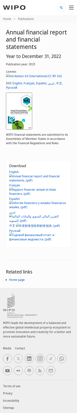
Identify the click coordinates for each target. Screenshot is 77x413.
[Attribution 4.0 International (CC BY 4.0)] (34, 76)
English (17, 83)
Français (29, 83)
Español (41, 83)
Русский (11, 87)
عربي (51, 83)
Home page (17, 280)
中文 (59, 83)
